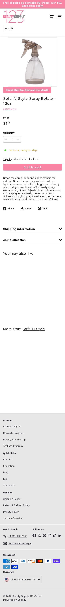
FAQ (5, 479)
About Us (8, 459)
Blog (5, 472)
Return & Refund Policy (16, 505)
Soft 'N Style (34, 329)
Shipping (7, 159)
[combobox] (25, 28)
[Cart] (51, 16)
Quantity (9, 132)
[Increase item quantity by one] (18, 139)
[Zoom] (51, 81)
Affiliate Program (13, 446)
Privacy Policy (11, 512)
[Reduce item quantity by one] (6, 139)
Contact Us (9, 485)
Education (9, 466)
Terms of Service (13, 518)
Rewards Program (13, 433)
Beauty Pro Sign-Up (14, 439)
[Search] (58, 28)
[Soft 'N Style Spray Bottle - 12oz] (25, 289)
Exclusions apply (32, 5)
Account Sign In (12, 426)
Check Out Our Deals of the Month (27, 89)
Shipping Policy (11, 499)
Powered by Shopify (14, 599)
